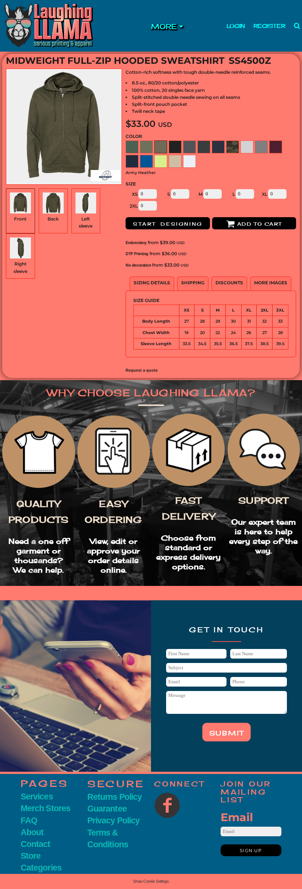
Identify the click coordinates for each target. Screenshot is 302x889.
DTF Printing (137, 253)
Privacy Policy (113, 820)
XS (135, 194)
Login (235, 25)
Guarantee (107, 808)
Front (20, 219)
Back (53, 219)
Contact (35, 844)
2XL (134, 206)
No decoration (138, 265)
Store (31, 856)
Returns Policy (114, 797)
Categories (41, 867)
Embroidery (136, 242)
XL (264, 194)
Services (37, 796)
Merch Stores (45, 808)
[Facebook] (167, 805)
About (32, 832)
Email (237, 817)
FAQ (29, 820)
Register (269, 25)
